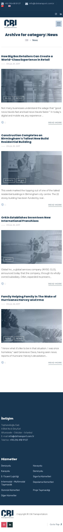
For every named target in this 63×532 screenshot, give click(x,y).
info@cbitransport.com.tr (41, 3)
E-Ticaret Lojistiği (10, 476)
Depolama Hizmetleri (43, 482)
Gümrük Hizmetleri (10, 490)
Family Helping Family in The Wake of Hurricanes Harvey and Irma (28, 298)
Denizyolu (6, 466)
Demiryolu (38, 471)
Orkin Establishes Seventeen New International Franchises (26, 219)
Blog (8, 98)
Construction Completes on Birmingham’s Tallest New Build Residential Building (25, 138)
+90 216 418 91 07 (13, 3)
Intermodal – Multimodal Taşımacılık (13, 483)
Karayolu (5, 471)
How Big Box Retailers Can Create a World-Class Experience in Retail (27, 58)
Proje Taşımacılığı (41, 490)
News (19, 98)
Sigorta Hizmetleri (42, 476)
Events (9, 180)
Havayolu (37, 466)
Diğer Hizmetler (9, 495)
